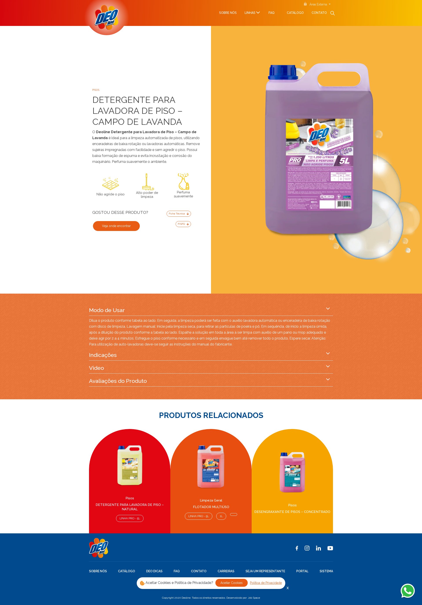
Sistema (326, 571)
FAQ (272, 13)
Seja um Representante (265, 571)
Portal (302, 571)
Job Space (254, 597)
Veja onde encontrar (116, 226)
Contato (319, 13)
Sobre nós (228, 13)
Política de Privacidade (266, 583)
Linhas (250, 13)
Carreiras (226, 571)
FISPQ (182, 223)
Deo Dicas (154, 571)
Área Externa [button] (318, 4)
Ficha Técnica (177, 213)
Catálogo (295, 13)
